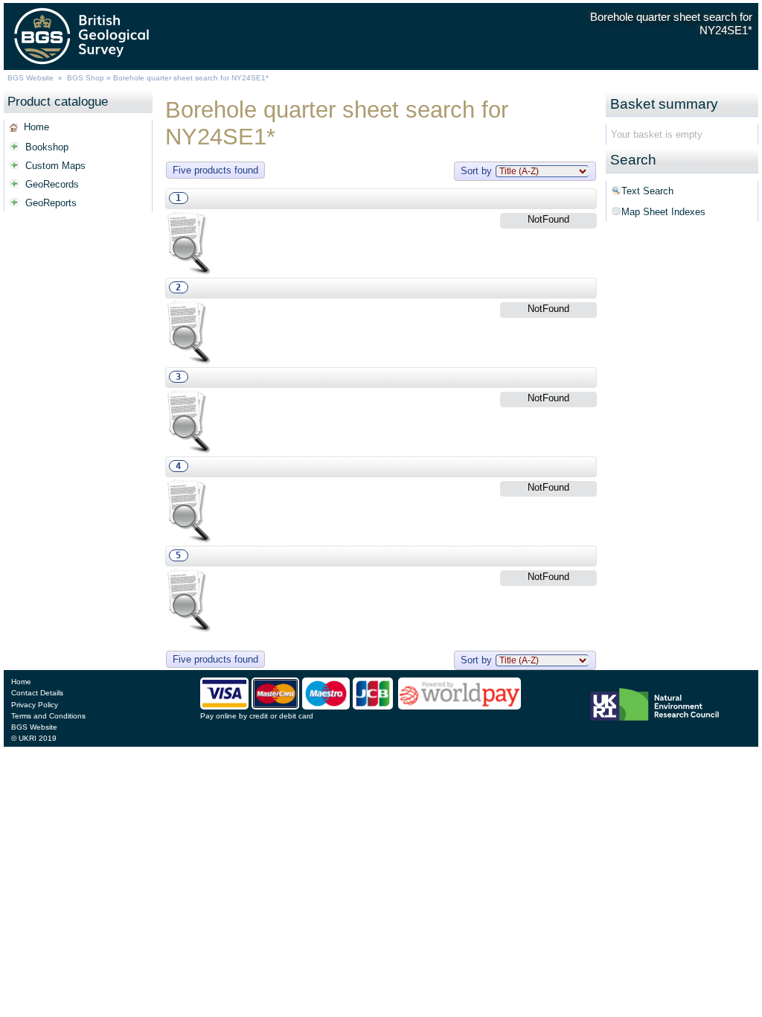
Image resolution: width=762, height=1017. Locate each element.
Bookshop (46, 147)
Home (36, 127)
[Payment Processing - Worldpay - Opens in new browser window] (459, 705)
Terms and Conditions (48, 716)
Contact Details (37, 693)
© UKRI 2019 (34, 738)
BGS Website (30, 78)
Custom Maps (55, 165)
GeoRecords (52, 184)
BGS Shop (85, 78)
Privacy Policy (34, 705)
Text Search (647, 191)
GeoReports (51, 202)
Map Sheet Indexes (663, 211)
